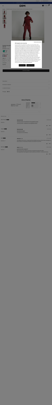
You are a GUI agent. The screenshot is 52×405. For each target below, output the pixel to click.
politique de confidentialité (27, 62)
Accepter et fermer (30, 65)
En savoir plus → (22, 65)
